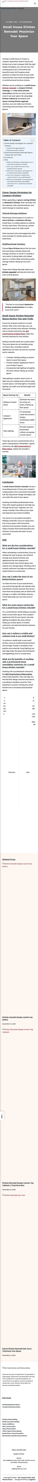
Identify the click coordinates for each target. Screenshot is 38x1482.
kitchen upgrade (9, 272)
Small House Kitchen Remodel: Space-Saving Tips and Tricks (19, 154)
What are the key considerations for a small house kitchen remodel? (20, 163)
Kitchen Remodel (26, 22)
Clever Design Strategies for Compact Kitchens (19, 144)
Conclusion (9, 157)
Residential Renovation (11, 1405)
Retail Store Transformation (13, 1433)
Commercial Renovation (11, 1407)
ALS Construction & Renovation (18, 674)
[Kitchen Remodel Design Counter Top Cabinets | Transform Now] (19, 1104)
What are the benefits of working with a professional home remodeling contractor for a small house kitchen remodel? (20, 183)
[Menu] (35, 3)
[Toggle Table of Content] (31, 140)
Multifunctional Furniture (15, 150)
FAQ (6, 160)
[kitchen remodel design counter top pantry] (19, 938)
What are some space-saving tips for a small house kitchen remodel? (20, 172)
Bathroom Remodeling (10, 1422)
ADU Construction (9, 1426)
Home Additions (8, 1424)
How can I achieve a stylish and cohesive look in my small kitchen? (19, 176)
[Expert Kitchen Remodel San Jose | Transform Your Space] (19, 1269)
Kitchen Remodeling (9, 1419)
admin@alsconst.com (19, 1469)
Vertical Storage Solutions (16, 148)
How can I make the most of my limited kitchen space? (18, 167)
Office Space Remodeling (11, 1431)
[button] (2, 1115)
